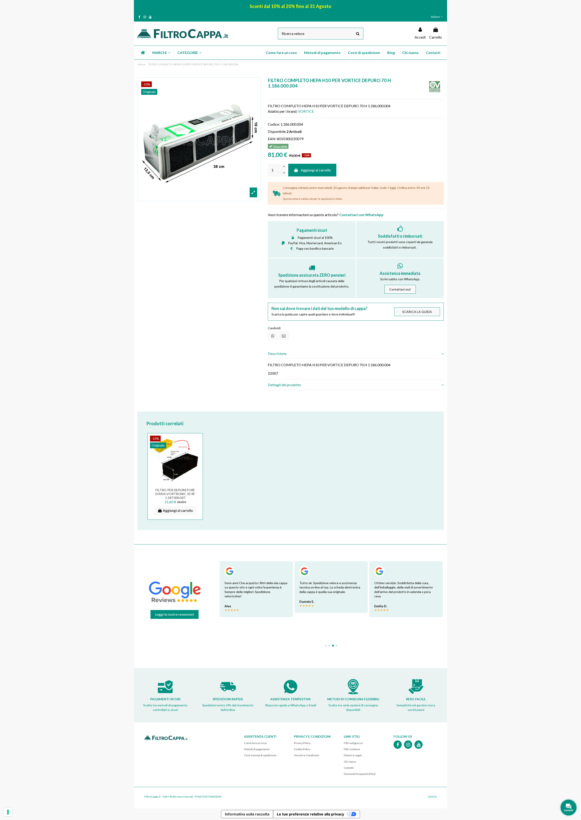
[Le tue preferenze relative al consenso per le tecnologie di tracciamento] (8, 812)
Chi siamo (350, 761)
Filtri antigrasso (353, 743)
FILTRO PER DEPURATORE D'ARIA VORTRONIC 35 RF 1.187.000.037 (175, 494)
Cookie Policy (302, 749)
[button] (161, 52)
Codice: (274, 124)
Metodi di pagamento (257, 749)
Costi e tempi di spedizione (260, 755)
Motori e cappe (353, 755)
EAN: (272, 139)
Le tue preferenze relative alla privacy (310, 814)
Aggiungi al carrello (316, 170)
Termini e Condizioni (306, 755)
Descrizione (277, 353)
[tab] (356, 354)
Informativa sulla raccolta (247, 814)
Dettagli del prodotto (284, 385)
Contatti (349, 767)
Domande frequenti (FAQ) (360, 774)
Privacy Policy (302, 743)
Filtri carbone (352, 749)
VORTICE (306, 111)
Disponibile (277, 131)
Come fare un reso (255, 743)
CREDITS (432, 796)
